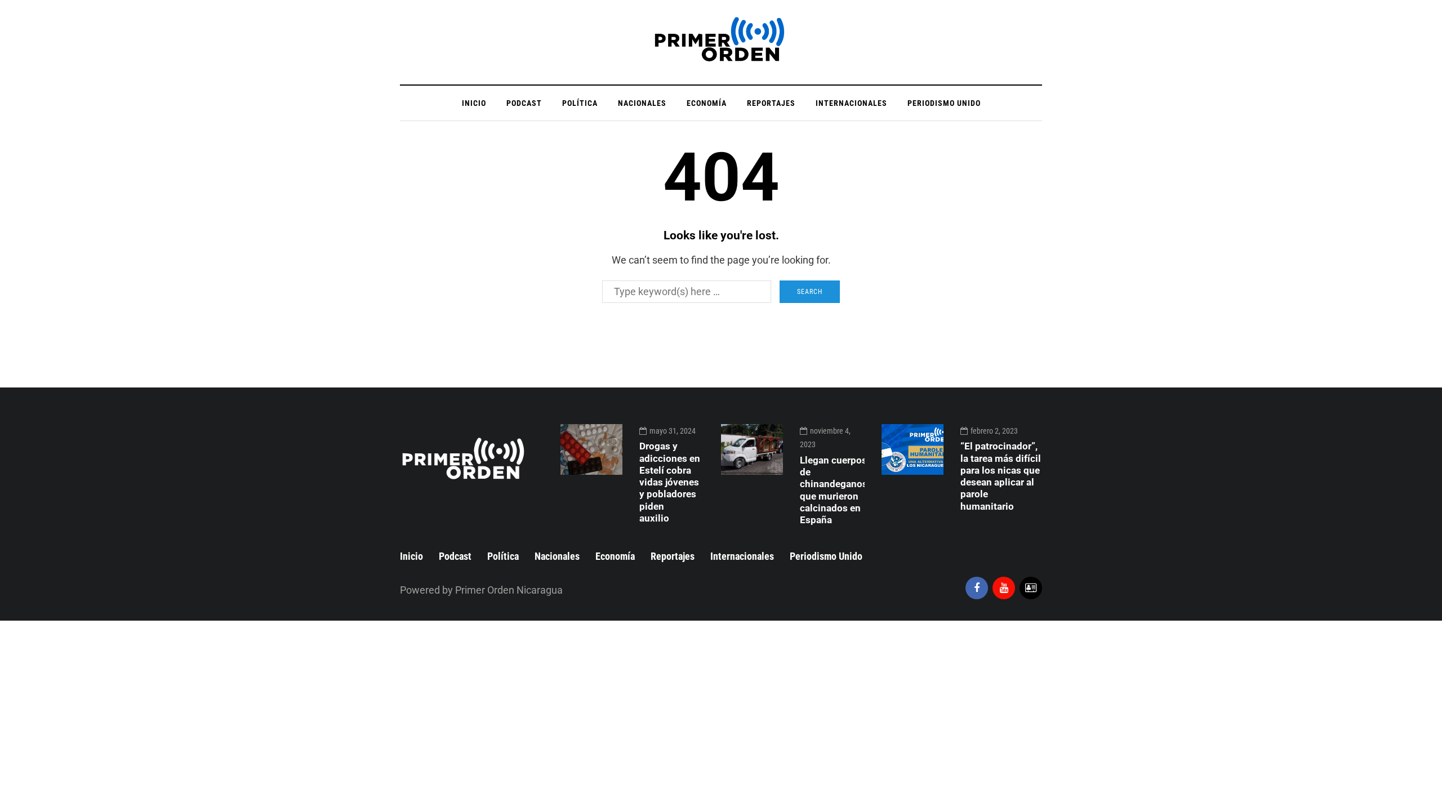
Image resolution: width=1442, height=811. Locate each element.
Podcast (524, 103)
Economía (707, 103)
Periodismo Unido (944, 103)
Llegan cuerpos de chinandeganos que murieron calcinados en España (833, 489)
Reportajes (771, 103)
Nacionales (642, 103)
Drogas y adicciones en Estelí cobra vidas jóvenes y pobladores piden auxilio (669, 482)
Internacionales (851, 103)
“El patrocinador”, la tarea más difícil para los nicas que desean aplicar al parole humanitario (1000, 475)
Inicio (474, 103)
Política (580, 103)
